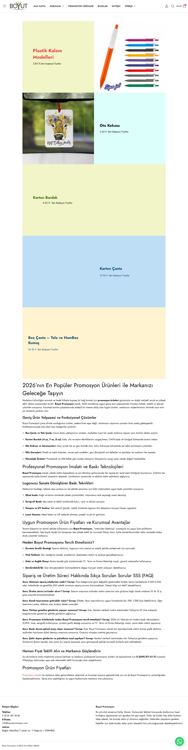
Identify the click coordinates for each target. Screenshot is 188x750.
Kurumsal (55, 6)
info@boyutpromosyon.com (15, 723)
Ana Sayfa (39, 6)
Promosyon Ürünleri (80, 6)
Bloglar (103, 6)
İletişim (116, 6)
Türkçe (129, 6)
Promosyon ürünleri (32, 675)
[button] (179, 741)
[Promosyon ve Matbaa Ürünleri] (19, 6)
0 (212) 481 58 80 (11, 715)
